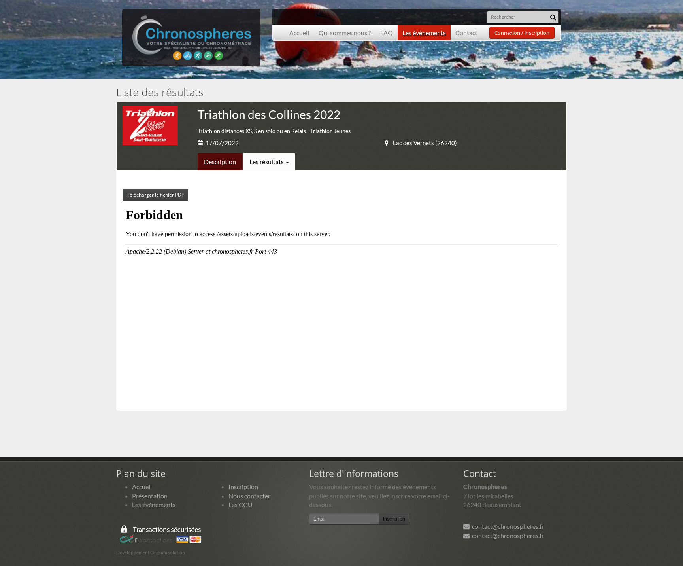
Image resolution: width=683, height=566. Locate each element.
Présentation (150, 496)
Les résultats (267, 161)
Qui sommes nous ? (345, 32)
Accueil (299, 32)
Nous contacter (249, 496)
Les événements (153, 504)
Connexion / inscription (521, 32)
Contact (466, 32)
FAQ (386, 32)
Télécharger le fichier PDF (155, 194)
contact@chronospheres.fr (507, 526)
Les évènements (424, 32)
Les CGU (240, 504)
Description (220, 161)
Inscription (243, 486)
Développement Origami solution (150, 552)
